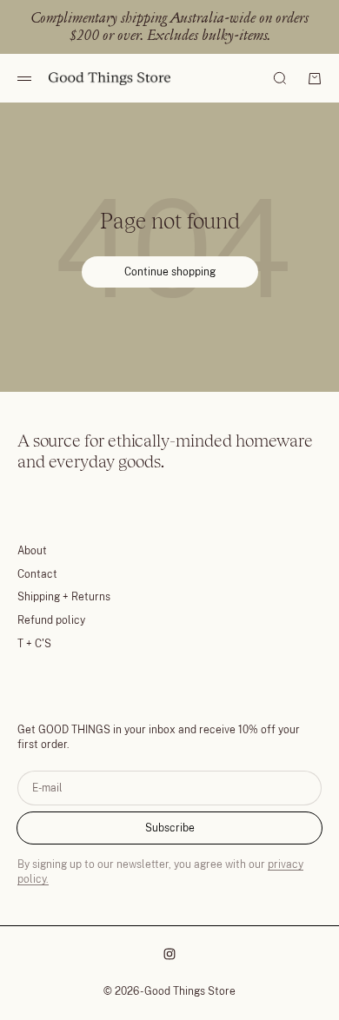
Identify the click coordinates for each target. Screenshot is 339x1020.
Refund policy (51, 620)
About (32, 551)
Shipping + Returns (63, 597)
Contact (37, 574)
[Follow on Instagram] (169, 954)
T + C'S (34, 644)
